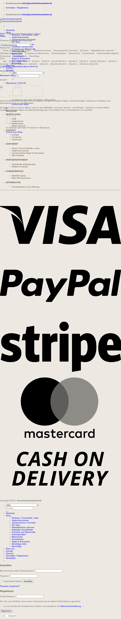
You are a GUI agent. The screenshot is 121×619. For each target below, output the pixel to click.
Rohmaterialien (19, 534)
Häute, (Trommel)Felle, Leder (26, 148)
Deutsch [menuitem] (12, 616)
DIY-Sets (16, 42)
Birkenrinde (17, 537)
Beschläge (17, 546)
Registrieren (6, 611)
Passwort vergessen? (10, 586)
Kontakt (9, 68)
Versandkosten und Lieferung (25, 187)
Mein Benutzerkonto (21, 178)
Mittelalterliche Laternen (23, 527)
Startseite (10, 30)
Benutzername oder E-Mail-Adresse (17, 571)
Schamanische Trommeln (24, 522)
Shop (8, 515)
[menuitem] (10, 553)
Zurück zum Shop (14, 132)
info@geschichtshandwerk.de (37, 3)
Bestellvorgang (19, 175)
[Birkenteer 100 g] (19, 66)
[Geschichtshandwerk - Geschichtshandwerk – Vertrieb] (11, 20)
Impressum (17, 139)
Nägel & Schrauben (21, 58)
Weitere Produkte (20, 166)
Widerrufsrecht (19, 126)
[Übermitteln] (13, 79)
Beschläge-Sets (19, 544)
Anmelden (28, 581)
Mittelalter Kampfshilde (22, 46)
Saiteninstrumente (20, 37)
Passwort (5, 576)
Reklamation (17, 123)
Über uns (10, 548)
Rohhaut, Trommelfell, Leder (25, 35)
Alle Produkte (18, 155)
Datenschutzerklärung (70, 606)
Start (2, 33)
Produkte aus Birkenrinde (23, 532)
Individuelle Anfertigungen (24, 164)
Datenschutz (17, 121)
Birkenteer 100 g (7, 75)
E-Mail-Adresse (8, 596)
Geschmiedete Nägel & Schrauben (28, 153)
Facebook (16, 137)
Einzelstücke (17, 539)
